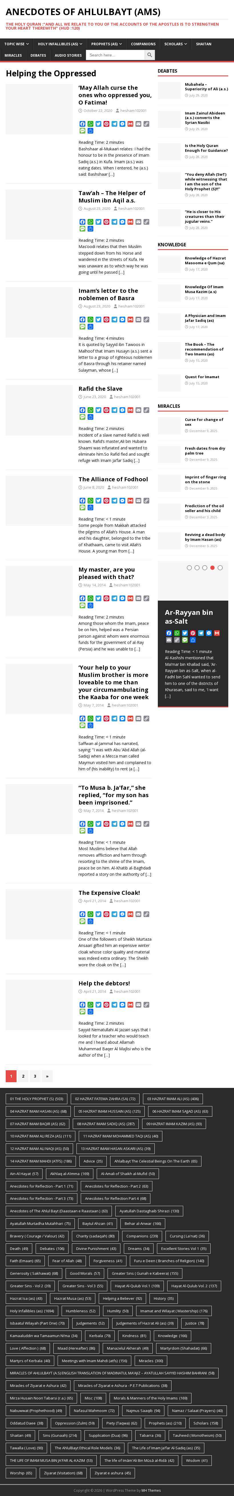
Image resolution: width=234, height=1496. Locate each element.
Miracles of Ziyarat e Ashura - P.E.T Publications (122, 1385)
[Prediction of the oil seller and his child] (169, 517)
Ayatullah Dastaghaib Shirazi (149, 1210)
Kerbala (99, 1335)
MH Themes (151, 1490)
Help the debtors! (104, 983)
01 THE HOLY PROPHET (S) (36, 1098)
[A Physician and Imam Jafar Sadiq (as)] (169, 327)
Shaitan (203, 44)
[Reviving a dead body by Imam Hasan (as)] (169, 546)
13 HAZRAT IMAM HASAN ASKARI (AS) (115, 1148)
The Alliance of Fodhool (113, 479)
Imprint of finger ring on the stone (205, 479)
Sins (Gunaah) (60, 1435)
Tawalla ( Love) (26, 1447)
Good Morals (85, 1273)
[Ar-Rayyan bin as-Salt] (193, 581)
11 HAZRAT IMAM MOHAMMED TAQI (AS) (120, 1136)
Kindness (134, 1335)
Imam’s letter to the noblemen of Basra (108, 294)
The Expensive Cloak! (109, 893)
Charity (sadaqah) (95, 1236)
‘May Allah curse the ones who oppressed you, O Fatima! (115, 95)
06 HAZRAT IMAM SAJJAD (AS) (180, 1111)
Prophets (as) (104, 44)
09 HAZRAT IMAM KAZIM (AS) (174, 1123)
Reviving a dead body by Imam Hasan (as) (205, 537)
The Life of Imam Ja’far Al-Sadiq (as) (166, 1447)
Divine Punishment (96, 1248)
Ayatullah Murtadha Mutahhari (40, 1223)
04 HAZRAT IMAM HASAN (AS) (38, 1111)
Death (19, 1248)
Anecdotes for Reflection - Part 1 (41, 1186)
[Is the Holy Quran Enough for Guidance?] (169, 156)
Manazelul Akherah (127, 1348)
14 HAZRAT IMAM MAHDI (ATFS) (41, 1161)
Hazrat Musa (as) (72, 1298)
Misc (93, 1398)
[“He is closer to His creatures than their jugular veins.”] (169, 223)
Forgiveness (108, 1260)
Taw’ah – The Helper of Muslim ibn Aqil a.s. (112, 196)
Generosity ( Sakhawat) (34, 1273)
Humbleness (80, 1310)
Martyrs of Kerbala (30, 1360)
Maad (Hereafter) (76, 1348)
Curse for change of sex (204, 422)
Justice (194, 1323)
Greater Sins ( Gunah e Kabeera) (145, 1273)
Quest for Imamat (202, 376)
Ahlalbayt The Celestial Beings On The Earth (155, 1161)
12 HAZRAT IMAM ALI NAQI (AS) (39, 1148)
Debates (38, 55)
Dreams (138, 1248)
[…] (111, 174)
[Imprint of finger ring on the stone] (169, 488)
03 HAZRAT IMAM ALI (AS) (173, 1098)
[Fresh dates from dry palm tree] (169, 459)
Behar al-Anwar (143, 1223)
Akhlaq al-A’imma (69, 1173)
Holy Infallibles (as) (58, 44)
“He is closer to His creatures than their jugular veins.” (205, 216)
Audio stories (68, 55)
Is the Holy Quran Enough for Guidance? (206, 148)
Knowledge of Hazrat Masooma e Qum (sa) (205, 260)
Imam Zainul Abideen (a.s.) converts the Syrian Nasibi (205, 117)
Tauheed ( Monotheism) (197, 1435)
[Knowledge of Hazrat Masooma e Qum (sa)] (169, 269)
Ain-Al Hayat (24, 1173)
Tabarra (150, 1435)
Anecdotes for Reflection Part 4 (115, 1198)
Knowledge (172, 1335)
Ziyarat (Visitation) (63, 1472)
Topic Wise (14, 44)
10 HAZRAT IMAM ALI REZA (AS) (40, 1136)
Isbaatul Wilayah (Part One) (37, 1323)
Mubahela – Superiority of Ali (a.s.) (206, 87)
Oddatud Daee (26, 1423)
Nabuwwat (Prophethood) (36, 1410)
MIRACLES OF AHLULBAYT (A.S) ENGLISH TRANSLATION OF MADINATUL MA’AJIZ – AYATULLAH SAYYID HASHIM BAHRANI (112, 1373)
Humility (117, 1310)
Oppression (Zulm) (74, 1423)
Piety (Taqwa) (121, 1423)
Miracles (13, 55)
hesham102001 (133, 110)
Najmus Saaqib (143, 1410)
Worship (21, 1472)
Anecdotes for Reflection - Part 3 (41, 1198)
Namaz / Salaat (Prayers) (197, 1410)
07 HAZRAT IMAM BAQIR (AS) (37, 1123)
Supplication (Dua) (108, 1435)
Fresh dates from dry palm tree (205, 451)
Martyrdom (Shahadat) (183, 1348)
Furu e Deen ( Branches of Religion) (169, 1260)
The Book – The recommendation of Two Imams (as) (204, 349)
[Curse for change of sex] (169, 431)
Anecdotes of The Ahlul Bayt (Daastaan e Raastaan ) (59, 1210)
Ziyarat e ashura (112, 1472)
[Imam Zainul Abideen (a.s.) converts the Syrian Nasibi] (169, 124)
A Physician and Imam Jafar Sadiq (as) (205, 318)
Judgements (90, 1323)
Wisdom (196, 1460)
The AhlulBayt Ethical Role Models (87, 1447)
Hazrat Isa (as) (26, 1298)
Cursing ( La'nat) (187, 1236)
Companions (143, 44)
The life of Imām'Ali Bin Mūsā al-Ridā (139, 1460)
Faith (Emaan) (25, 1260)
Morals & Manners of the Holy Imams (150, 1398)
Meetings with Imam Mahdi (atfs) (94, 1360)
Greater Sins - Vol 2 (30, 1285)
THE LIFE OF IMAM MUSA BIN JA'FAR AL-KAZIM (51, 1460)
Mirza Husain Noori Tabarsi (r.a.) (41, 1398)
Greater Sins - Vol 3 (82, 1285)
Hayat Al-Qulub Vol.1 (137, 1285)
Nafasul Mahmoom (94, 1410)
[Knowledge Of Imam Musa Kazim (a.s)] (169, 298)
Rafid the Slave (100, 388)
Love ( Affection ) (28, 1348)
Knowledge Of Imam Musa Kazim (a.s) (204, 289)
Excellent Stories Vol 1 (183, 1248)
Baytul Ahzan (97, 1223)
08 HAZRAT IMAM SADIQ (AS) (105, 1123)
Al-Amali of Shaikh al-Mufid (128, 1173)
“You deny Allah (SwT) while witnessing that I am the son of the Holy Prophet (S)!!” (206, 181)
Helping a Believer (122, 1298)
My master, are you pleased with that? (106, 573)
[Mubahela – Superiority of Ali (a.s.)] (169, 95)
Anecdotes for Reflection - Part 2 (116, 1186)
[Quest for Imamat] (169, 388)
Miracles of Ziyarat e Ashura (38, 1385)
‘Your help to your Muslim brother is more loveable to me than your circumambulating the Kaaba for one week (113, 682)
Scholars (173, 44)
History (164, 1298)
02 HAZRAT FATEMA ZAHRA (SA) (105, 1098)
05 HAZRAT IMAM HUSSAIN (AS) (109, 1111)
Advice (93, 1161)
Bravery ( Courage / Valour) (37, 1236)
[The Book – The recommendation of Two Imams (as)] (169, 356)
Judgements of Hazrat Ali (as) (145, 1323)
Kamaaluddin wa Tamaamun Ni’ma (43, 1335)
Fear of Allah (67, 1260)
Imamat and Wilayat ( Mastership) (173, 1310)
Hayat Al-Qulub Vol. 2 (194, 1285)
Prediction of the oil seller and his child (204, 508)
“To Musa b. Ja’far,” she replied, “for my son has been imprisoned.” (113, 795)
